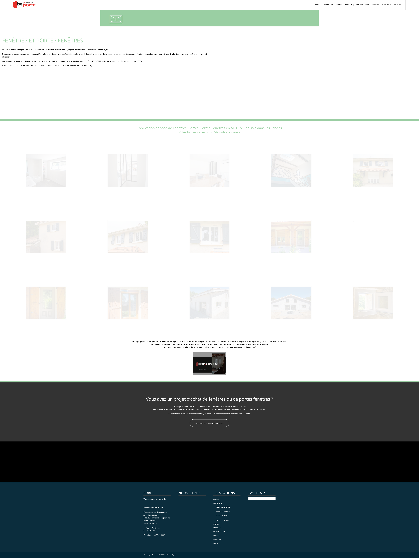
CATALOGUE (217, 539)
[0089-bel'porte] (291, 303)
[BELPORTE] (24, 5)
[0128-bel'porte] (373, 170)
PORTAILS (216, 536)
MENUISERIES (217, 503)
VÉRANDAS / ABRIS (219, 532)
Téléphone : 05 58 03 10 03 (154, 535)
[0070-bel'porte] (46, 303)
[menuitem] (316, 5)
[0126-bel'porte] (128, 237)
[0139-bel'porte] (373, 303)
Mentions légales (172, 555)
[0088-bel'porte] (209, 303)
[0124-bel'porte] (209, 237)
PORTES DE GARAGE (222, 520)
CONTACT (216, 543)
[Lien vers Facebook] (409, 4)
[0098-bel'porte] (128, 170)
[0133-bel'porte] (46, 237)
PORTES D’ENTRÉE (222, 516)
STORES (216, 524)
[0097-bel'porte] (209, 170)
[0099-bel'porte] (46, 170)
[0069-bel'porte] (291, 237)
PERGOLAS (217, 528)
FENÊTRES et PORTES (223, 507)
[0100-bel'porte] (291, 170)
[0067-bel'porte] (128, 303)
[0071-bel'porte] (373, 237)
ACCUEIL (216, 499)
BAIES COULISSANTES (223, 511)
